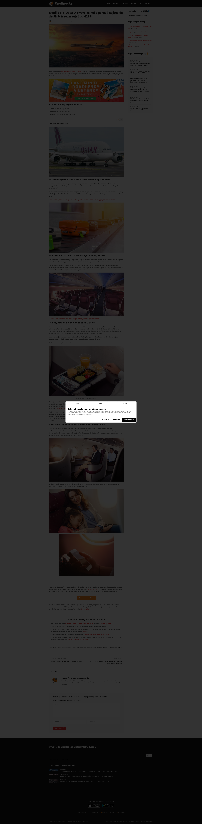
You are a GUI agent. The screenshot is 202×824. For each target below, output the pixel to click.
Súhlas (77, 403)
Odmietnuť (105, 420)
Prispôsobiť (116, 420)
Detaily (101, 403)
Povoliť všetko (129, 420)
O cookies (124, 403)
